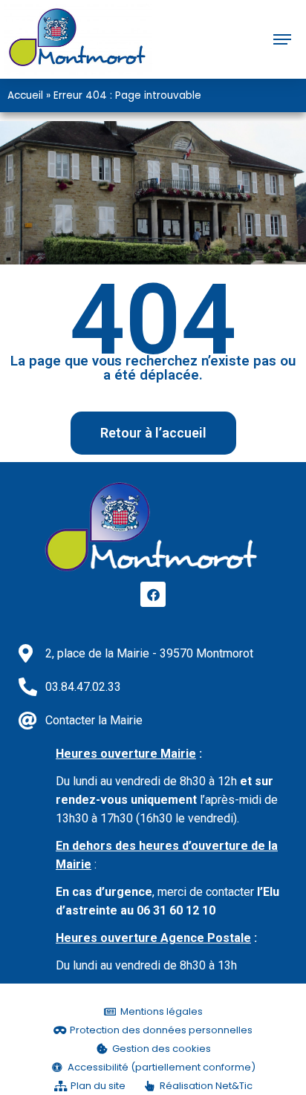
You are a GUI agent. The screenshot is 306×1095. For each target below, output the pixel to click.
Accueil (25, 95)
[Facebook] (153, 594)
